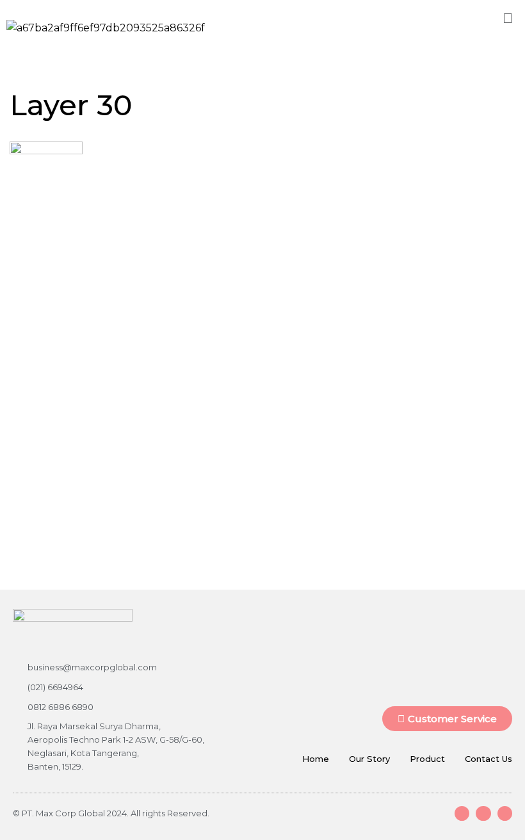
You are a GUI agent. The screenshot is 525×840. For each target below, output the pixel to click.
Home (315, 759)
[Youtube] (483, 813)
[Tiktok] (504, 813)
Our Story (369, 759)
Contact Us (488, 759)
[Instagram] (462, 813)
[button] (508, 18)
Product (427, 759)
